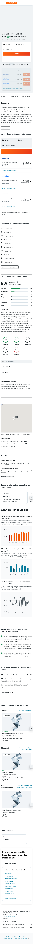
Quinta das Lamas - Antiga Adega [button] (11, 810)
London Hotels (9, 881)
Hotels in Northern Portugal (20, 938)
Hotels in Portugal (8, 938)
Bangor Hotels (9, 891)
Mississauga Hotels (10, 883)
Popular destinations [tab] (10, 863)
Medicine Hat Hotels (10, 898)
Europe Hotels (22, 936)
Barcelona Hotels (9, 893)
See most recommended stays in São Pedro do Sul (24, 786)
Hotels (15, 936)
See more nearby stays (25, 710)
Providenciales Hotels (11, 878)
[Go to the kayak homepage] (11, 3)
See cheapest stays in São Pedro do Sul (25, 748)
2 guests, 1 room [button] (8, 49)
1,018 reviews (22, 36)
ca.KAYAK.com (8, 936)
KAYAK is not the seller (9, 921)
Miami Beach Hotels (10, 886)
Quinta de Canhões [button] (7, 772)
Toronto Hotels (9, 876)
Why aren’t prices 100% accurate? (13, 928)
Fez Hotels (8, 896)
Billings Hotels (8, 873)
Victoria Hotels (9, 888)
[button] (3, 3)
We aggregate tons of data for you (13, 924)
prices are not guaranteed (9, 916)
